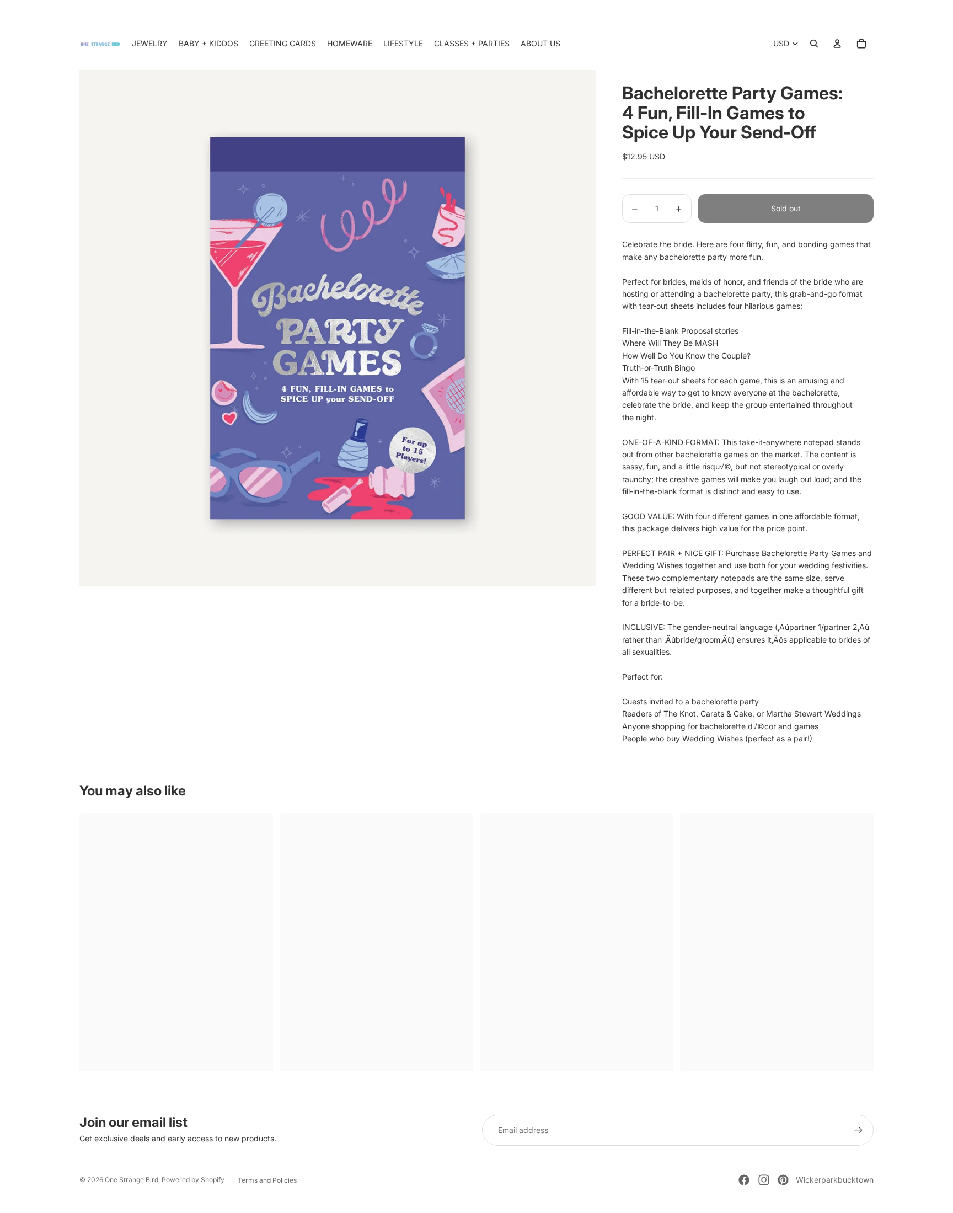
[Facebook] (744, 1180)
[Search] (814, 43)
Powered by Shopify (193, 1179)
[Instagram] (763, 1180)
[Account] (837, 43)
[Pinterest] (783, 1180)
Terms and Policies (267, 1180)
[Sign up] (858, 1130)
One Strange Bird (131, 1179)
